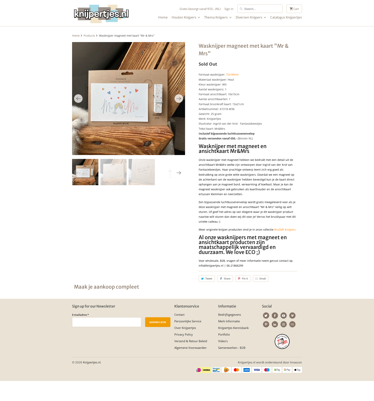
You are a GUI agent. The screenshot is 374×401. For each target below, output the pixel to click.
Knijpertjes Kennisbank (233, 328)
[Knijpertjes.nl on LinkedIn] (275, 324)
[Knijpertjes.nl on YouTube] (283, 315)
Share (227, 278)
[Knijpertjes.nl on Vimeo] (292, 315)
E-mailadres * (80, 314)
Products (89, 35)
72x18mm (232, 74)
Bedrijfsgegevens (229, 314)
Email (262, 278)
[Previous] (78, 98)
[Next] (179, 98)
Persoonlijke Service (187, 321)
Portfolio (224, 334)
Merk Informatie (229, 321)
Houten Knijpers (184, 17)
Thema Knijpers (216, 17)
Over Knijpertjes (185, 328)
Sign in (228, 9)
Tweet (208, 278)
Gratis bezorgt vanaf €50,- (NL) (200, 9)
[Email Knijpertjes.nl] (292, 324)
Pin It (245, 278)
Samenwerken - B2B (231, 348)
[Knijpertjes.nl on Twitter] (266, 315)
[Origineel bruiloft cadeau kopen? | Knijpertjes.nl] (128, 98)
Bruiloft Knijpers (285, 229)
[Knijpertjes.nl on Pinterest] (266, 324)
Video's (223, 341)
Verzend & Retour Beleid (190, 341)
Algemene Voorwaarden (190, 348)
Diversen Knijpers (249, 17)
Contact (179, 314)
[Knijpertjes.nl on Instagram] (283, 324)
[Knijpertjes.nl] (101, 13)
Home (163, 17)
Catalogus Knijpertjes (286, 17)
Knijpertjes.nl (92, 362)
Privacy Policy (183, 334)
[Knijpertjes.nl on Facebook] (275, 315)
